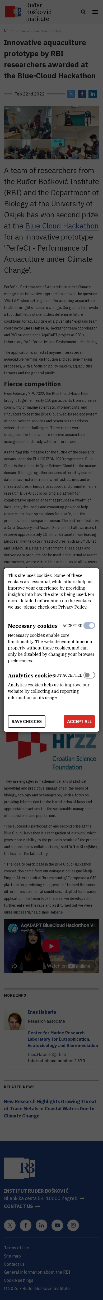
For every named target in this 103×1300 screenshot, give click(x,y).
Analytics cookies (31, 675)
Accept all (79, 721)
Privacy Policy (72, 607)
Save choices (27, 721)
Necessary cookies (33, 625)
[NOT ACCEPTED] (89, 685)
